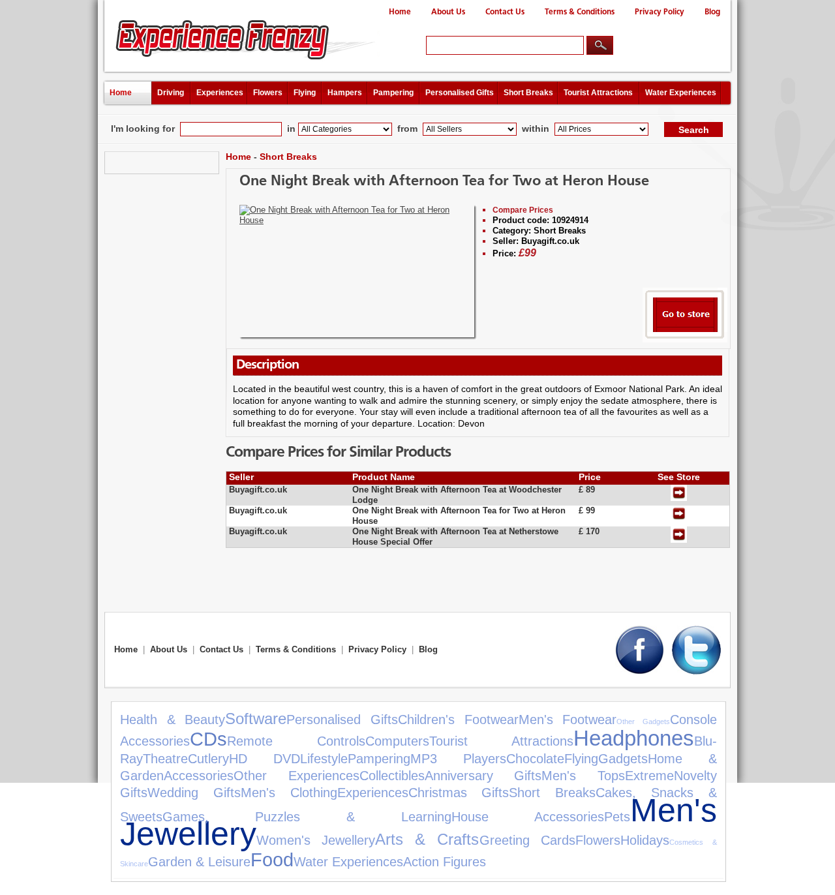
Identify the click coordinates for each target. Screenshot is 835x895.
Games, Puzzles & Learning (306, 817)
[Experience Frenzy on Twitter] (696, 671)
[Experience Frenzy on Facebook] (639, 671)
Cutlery (208, 758)
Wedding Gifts (194, 792)
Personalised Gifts (459, 92)
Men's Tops (583, 775)
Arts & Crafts (427, 839)
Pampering (393, 92)
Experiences (219, 92)
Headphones (633, 738)
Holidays (644, 840)
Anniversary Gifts (483, 775)
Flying (305, 92)
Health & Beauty (172, 719)
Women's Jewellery (315, 840)
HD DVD (264, 758)
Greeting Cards (527, 840)
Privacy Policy (659, 12)
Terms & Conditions (580, 12)
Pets (617, 817)
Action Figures (444, 862)
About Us (448, 12)
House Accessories (527, 817)
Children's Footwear (458, 719)
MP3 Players (458, 758)
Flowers (267, 92)
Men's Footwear (568, 719)
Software (255, 718)
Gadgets (623, 758)
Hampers (344, 92)
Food (272, 859)
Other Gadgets (643, 721)
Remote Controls (296, 741)
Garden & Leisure (199, 862)
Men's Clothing (289, 792)
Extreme (649, 775)
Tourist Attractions (598, 92)
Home (400, 12)
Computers (397, 741)
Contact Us (504, 12)
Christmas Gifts (458, 792)
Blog (712, 12)
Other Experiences (296, 775)
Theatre (165, 758)
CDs (208, 739)
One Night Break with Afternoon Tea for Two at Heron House (444, 181)
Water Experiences (680, 92)
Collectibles (392, 775)
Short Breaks (528, 92)
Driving (170, 92)
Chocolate (535, 758)
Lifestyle (324, 758)
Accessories (199, 775)
